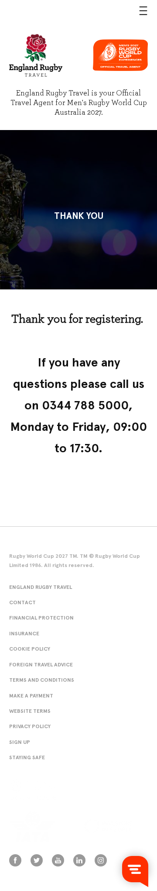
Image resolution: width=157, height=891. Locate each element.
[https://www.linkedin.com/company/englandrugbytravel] (79, 860)
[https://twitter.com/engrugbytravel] (37, 860)
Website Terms (30, 711)
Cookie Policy (29, 648)
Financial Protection (41, 617)
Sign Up (19, 742)
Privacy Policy (30, 726)
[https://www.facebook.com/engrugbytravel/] (15, 860)
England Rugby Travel (40, 587)
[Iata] (40, 826)
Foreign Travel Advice (41, 664)
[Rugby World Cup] (35, 55)
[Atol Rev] (120, 790)
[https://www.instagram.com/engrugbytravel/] (101, 860)
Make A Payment (31, 695)
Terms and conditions (41, 679)
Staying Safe (27, 757)
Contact (22, 602)
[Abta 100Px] (45, 789)
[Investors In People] (116, 826)
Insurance (24, 633)
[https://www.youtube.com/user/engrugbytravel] (58, 860)
